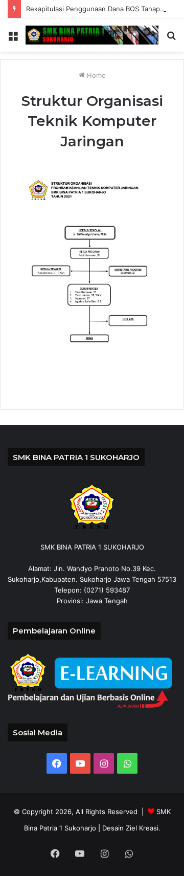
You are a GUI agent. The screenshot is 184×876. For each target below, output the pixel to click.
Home (95, 75)
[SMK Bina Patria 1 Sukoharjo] (92, 35)
